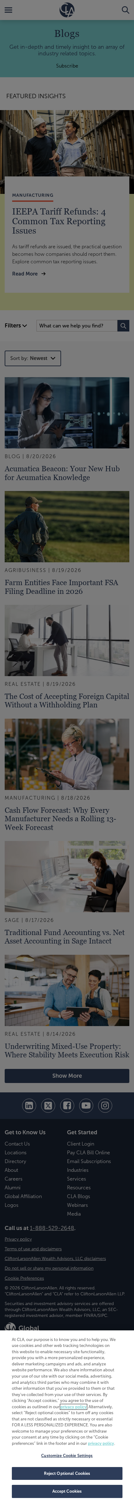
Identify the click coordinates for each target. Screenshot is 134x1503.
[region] (67, 1416)
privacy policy (73, 1406)
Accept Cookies (67, 1491)
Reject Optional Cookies (67, 1473)
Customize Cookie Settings (67, 1455)
